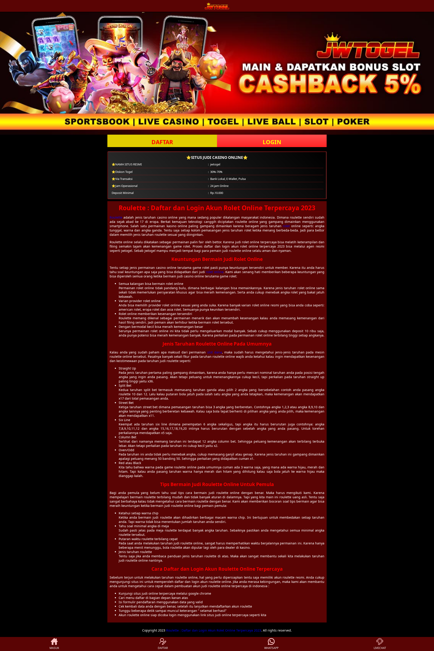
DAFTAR (162, 142)
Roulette (116, 217)
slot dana (214, 352)
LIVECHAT (380, 648)
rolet (286, 226)
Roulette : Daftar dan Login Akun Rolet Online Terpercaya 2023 (213, 630)
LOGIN (272, 142)
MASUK (54, 648)
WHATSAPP (271, 648)
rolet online (214, 272)
